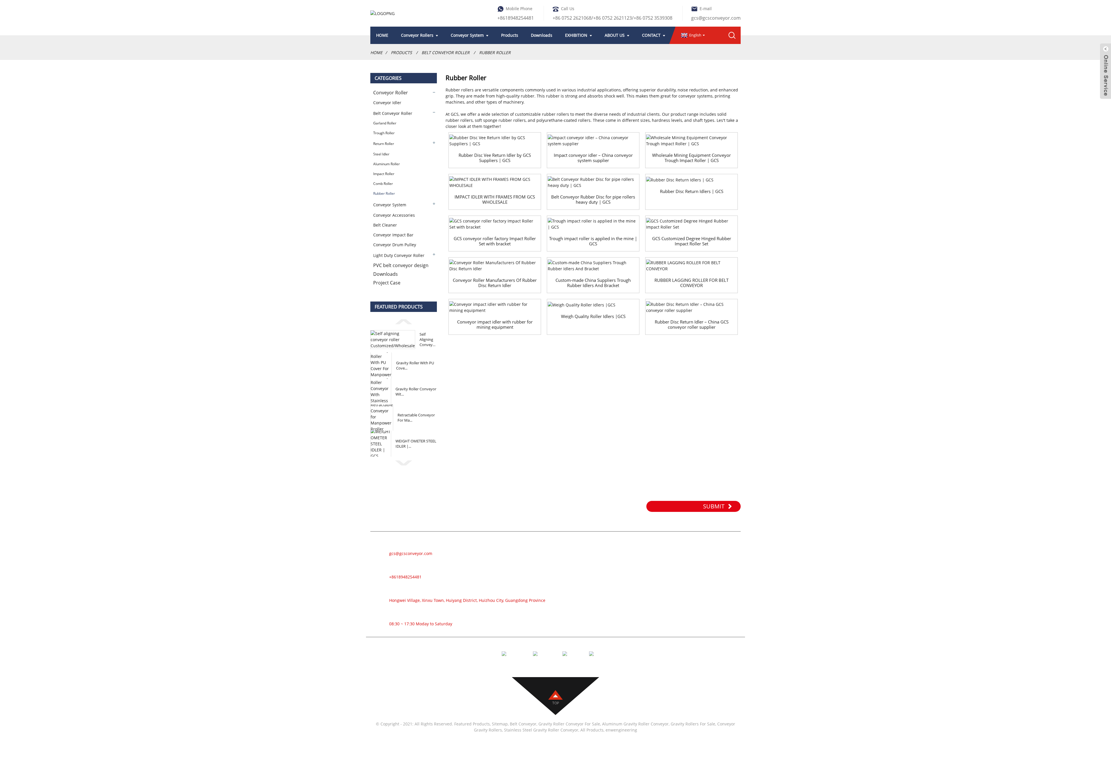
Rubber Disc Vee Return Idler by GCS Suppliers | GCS (495, 157)
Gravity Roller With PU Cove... (415, 365)
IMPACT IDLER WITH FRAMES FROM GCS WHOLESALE (495, 199)
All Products (592, 730)
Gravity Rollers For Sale (693, 724)
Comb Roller (383, 183)
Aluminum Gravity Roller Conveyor (635, 724)
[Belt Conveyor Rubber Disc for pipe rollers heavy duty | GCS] (593, 182)
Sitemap (500, 724)
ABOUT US (615, 35)
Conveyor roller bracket (630, 620)
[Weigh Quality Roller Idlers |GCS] (593, 304)
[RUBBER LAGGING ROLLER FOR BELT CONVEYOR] (691, 265)
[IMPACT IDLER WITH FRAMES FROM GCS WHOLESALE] (494, 182)
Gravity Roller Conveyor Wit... (416, 391)
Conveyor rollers (417, 35)
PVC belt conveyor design (400, 265)
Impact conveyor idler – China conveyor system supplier (593, 157)
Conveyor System (467, 35)
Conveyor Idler (387, 102)
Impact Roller (383, 173)
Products (509, 35)
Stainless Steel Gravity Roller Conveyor (541, 730)
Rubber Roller (495, 52)
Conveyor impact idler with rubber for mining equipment (495, 324)
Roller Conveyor (622, 550)
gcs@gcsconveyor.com (716, 18)
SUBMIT (713, 506)
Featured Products (472, 724)
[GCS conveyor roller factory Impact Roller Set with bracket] (494, 223)
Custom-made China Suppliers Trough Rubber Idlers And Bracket (593, 282)
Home (376, 52)
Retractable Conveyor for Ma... (416, 417)
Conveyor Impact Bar (393, 235)
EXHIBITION (576, 35)
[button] (403, 321)
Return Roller (383, 143)
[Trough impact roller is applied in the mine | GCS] (593, 223)
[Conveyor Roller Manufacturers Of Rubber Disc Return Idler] (494, 265)
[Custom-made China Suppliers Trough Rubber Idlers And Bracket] (593, 265)
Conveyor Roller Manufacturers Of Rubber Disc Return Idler (495, 282)
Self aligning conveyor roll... (428, 340)
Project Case (386, 283)
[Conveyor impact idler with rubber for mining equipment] (494, 307)
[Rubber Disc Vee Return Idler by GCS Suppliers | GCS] (494, 140)
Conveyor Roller (390, 92)
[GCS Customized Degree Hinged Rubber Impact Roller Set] (691, 223)
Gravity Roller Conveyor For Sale (569, 724)
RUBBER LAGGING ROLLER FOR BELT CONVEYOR (691, 282)
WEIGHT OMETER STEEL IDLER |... (416, 443)
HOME (382, 35)
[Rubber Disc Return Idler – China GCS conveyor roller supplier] (691, 307)
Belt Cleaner (385, 225)
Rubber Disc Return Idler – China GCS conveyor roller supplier (692, 324)
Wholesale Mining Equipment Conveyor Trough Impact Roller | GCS (691, 157)
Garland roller (384, 123)
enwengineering (621, 730)
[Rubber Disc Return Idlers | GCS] (691, 179)
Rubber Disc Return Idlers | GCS (691, 191)
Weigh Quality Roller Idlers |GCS (593, 316)
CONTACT (651, 35)
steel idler (381, 154)
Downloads (541, 35)
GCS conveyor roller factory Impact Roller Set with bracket (495, 241)
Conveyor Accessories (394, 215)
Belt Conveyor (523, 724)
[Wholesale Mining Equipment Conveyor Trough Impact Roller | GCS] (691, 140)
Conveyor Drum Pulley (394, 244)
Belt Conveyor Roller (446, 52)
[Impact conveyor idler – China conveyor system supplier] (593, 140)
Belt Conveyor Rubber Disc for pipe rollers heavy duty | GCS (593, 199)
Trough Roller (384, 133)
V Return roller (621, 611)
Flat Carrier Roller (624, 602)
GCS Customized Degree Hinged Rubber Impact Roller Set (691, 241)
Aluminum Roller (386, 163)
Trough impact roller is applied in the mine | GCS (593, 241)
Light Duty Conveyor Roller (398, 255)
